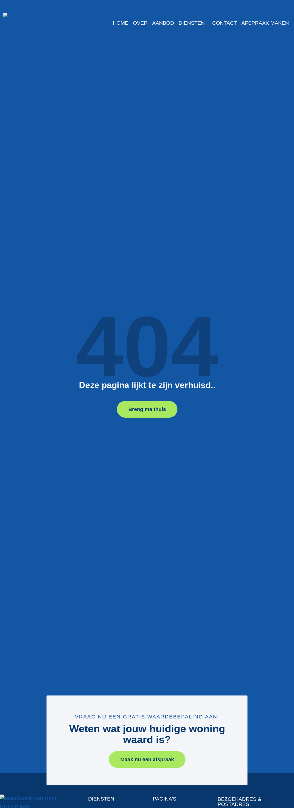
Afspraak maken (265, 23)
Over (140, 23)
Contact (224, 23)
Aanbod (163, 23)
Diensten (192, 23)
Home (120, 23)
